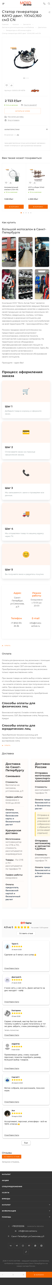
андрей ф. (16, 1044)
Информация (9, 1211)
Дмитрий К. (17, 977)
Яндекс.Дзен (41, 1245)
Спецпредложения (12, 1186)
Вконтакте (10, 1245)
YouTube (23, 1245)
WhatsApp (35, 1245)
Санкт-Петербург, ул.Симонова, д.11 (17, 602)
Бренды (6, 1199)
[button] (21, 213)
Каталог (6, 1174)
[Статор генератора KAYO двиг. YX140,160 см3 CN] (26, 58)
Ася (13, 1110)
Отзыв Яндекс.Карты (11, 968)
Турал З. (15, 944)
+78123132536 (18, 1226)
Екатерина (16, 1010)
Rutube (29, 1245)
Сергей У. (16, 1077)
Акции (5, 1180)
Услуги (5, 1193)
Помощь (6, 1217)
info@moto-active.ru (36, 624)
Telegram (16, 1245)
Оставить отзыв (26, 933)
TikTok (26, 1251)
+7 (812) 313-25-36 (16, 624)
